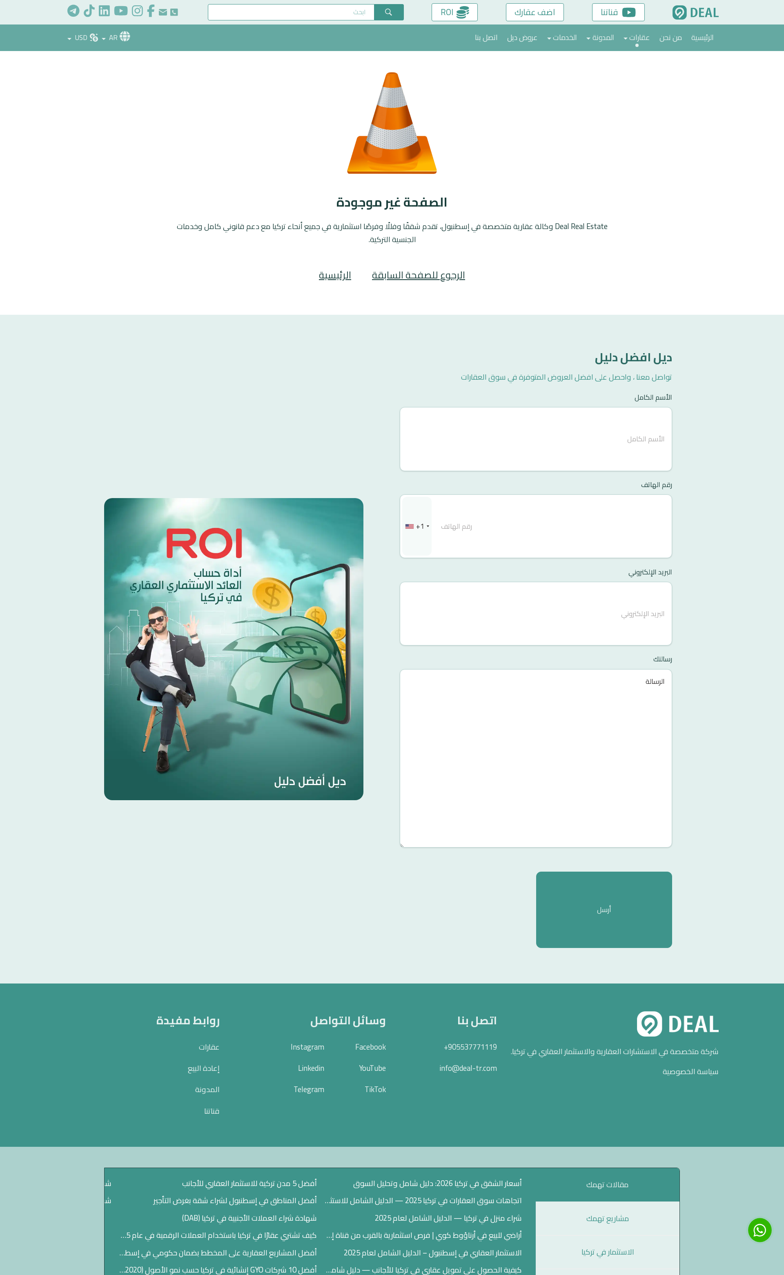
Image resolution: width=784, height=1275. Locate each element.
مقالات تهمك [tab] (607, 1184)
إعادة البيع (204, 1068)
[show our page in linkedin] (104, 12)
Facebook (370, 1047)
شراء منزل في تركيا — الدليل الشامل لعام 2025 (448, 1218)
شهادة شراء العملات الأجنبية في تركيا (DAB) (249, 1218)
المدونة (207, 1089)
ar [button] (112, 37)
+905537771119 (470, 1047)
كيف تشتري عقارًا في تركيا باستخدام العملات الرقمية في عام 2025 (217, 1235)
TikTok (375, 1089)
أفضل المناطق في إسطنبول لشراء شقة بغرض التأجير (235, 1200)
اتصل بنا (486, 37)
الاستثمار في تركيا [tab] (607, 1252)
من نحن (670, 37)
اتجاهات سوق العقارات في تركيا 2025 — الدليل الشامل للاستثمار (423, 1200)
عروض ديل (522, 37)
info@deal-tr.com (468, 1068)
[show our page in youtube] (121, 12)
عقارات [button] (639, 37)
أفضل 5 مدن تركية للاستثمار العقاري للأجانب (249, 1183)
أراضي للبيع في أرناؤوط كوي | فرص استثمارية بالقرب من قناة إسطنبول (423, 1235)
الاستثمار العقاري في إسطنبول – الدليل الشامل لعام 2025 (433, 1253)
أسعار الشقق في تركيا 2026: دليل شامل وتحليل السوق (437, 1183)
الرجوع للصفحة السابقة (418, 275)
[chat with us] (760, 1230)
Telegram (309, 1089)
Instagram (307, 1047)
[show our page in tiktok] (89, 12)
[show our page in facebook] (151, 12)
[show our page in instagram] (137, 12)
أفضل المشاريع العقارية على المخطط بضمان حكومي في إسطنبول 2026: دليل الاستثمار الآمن (217, 1253)
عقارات (209, 1047)
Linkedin (311, 1068)
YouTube (372, 1068)
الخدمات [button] (565, 37)
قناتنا (212, 1111)
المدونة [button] (603, 37)
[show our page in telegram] (73, 12)
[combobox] (417, 526)
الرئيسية (702, 37)
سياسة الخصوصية (691, 1071)
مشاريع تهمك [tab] (607, 1218)
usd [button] (80, 37)
